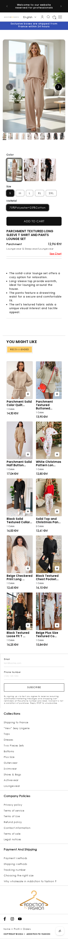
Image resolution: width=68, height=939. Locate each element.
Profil (17, 929)
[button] (54, 17)
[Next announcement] (61, 6)
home (7, 929)
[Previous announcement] (7, 6)
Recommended (19, 349)
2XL (51, 193)
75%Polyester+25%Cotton (27, 207)
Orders (27, 929)
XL (39, 193)
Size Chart (56, 253)
